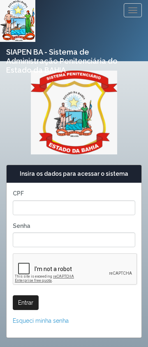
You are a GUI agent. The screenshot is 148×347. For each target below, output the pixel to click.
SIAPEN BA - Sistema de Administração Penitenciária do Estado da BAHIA (62, 55)
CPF (18, 193)
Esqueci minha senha (41, 320)
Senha (21, 226)
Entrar (25, 302)
